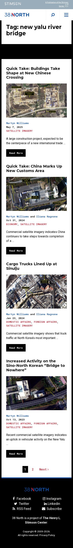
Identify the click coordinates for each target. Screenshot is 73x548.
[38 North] (36, 489)
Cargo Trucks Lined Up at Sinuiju (31, 266)
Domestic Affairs (18, 321)
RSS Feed (23, 509)
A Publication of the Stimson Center (56, 4)
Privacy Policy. (47, 535)
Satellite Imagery (19, 130)
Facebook (23, 499)
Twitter (23, 504)
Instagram (53, 499)
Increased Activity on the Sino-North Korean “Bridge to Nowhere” (35, 365)
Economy (11, 224)
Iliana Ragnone (46, 216)
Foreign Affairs (45, 321)
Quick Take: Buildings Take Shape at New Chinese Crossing (33, 73)
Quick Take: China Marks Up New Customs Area (34, 168)
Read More (16, 153)
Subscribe (54, 509)
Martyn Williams (17, 123)
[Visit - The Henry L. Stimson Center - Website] (18, 3)
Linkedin (54, 504)
